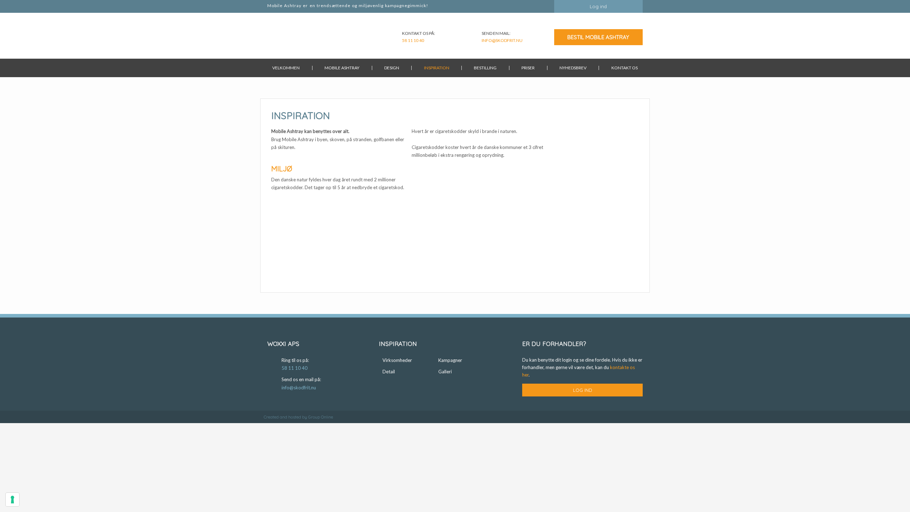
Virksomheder (397, 360)
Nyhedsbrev (573, 68)
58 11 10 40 (413, 40)
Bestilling (485, 68)
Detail (388, 371)
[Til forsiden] (295, 38)
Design (391, 68)
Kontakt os (624, 68)
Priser (528, 68)
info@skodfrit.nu (502, 40)
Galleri (445, 371)
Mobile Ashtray (342, 68)
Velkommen (286, 68)
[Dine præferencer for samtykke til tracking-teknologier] (12, 499)
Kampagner (450, 360)
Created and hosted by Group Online (298, 417)
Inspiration (436, 68)
